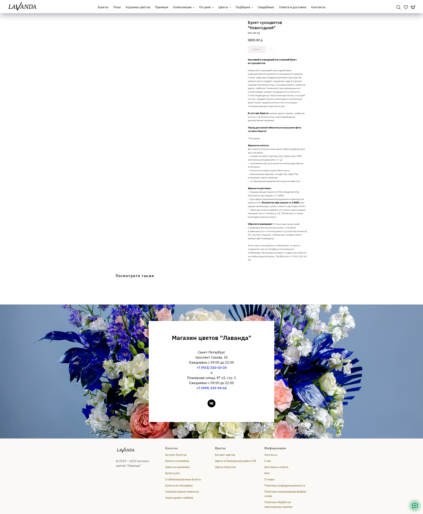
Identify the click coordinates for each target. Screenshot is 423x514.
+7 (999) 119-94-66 (211, 388)
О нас (267, 461)
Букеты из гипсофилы (179, 485)
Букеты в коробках (177, 461)
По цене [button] (205, 7)
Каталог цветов (225, 454)
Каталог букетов (175, 454)
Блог (267, 473)
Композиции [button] (182, 7)
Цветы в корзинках (177, 467)
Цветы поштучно (225, 467)
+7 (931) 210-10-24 (211, 367)
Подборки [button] (243, 7)
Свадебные (266, 7)
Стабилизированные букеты (183, 479)
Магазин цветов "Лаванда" (211, 338)
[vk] (211, 403)
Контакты (318, 7)
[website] (398, 7)
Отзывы (269, 479)
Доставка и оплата (276, 467)
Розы (117, 7)
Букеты (103, 7)
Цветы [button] (223, 7)
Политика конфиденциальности (284, 485)
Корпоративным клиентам (182, 491)
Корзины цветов (138, 7)
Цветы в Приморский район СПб (235, 461)
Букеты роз (172, 473)
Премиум (161, 7)
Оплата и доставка (292, 7)
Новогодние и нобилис (179, 497)
